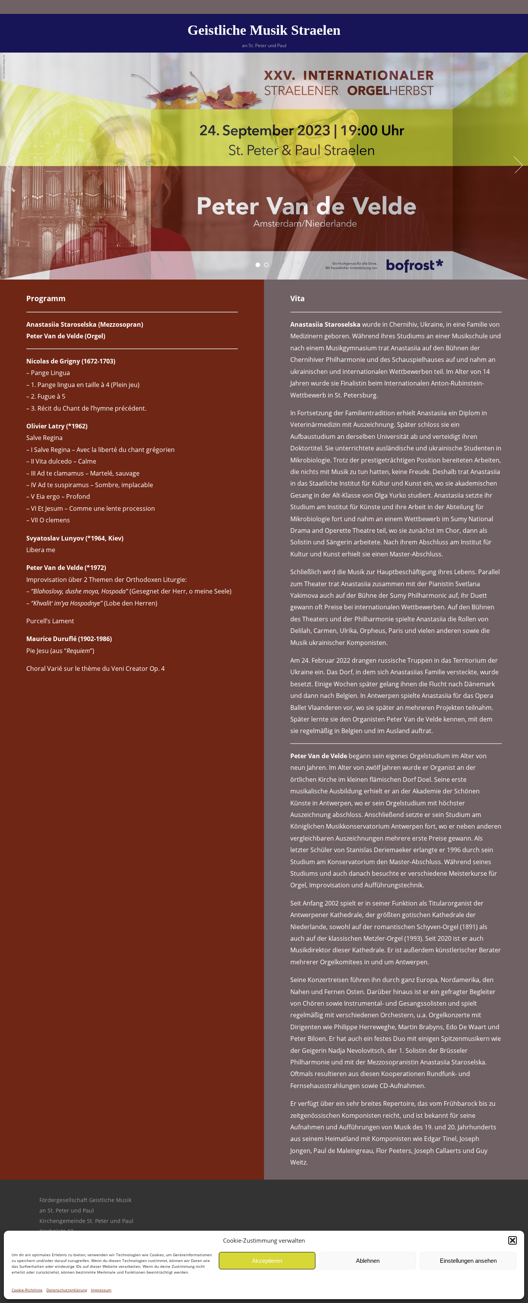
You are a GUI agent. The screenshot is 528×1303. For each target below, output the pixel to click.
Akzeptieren (267, 1260)
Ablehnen (368, 1260)
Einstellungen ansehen (468, 1260)
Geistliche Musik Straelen (264, 30)
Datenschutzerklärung (66, 1290)
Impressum (101, 1290)
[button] (512, 1240)
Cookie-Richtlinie (27, 1290)
